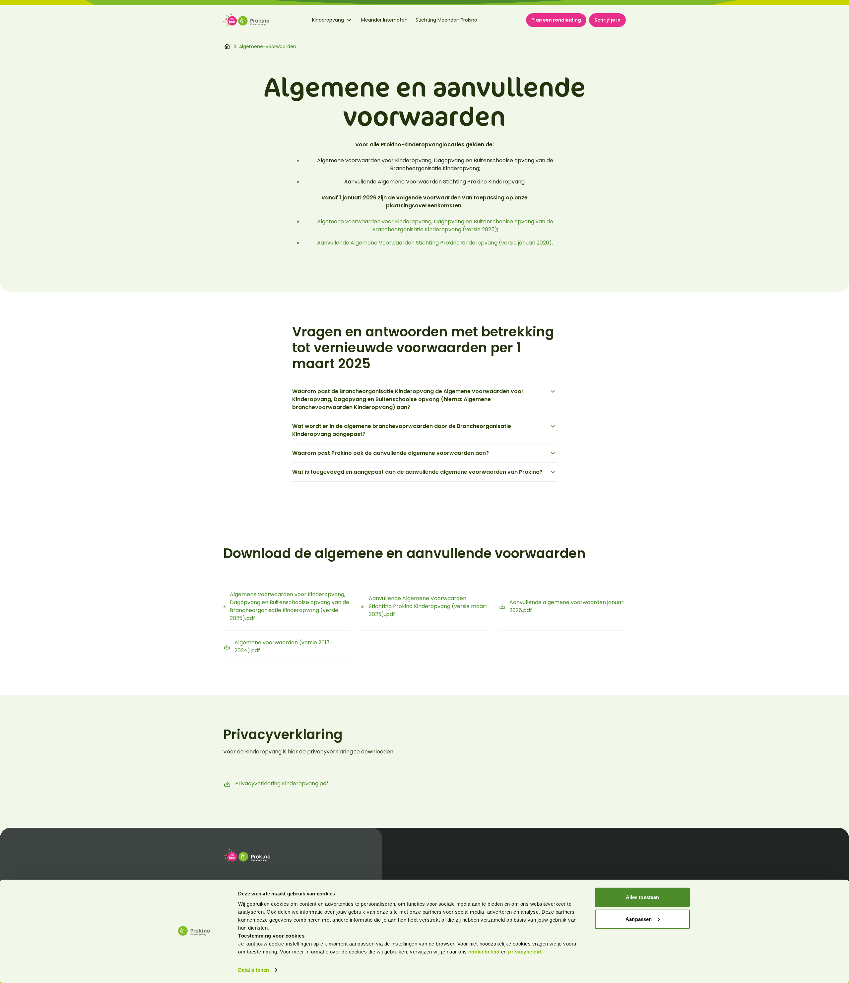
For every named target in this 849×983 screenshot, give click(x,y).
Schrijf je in (607, 20)
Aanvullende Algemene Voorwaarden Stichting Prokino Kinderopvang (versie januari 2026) (434, 242)
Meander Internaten (384, 20)
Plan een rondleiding (556, 20)
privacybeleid (524, 951)
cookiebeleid (484, 951)
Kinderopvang (328, 20)
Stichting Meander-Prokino (446, 20)
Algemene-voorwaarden (267, 46)
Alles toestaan (642, 897)
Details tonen (253, 970)
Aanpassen (638, 919)
